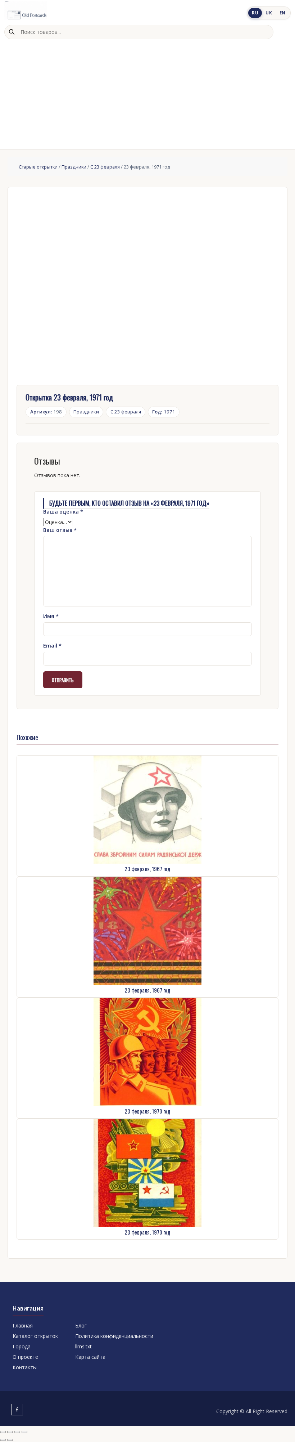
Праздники (74, 167)
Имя (51, 616)
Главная (23, 1325)
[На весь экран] (10, 1432)
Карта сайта (90, 1356)
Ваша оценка (63, 511)
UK (269, 12)
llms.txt (83, 1346)
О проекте (25, 1356)
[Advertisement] (147, 93)
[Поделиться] (17, 1432)
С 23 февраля (105, 167)
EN (283, 12)
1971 (163, 411)
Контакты (25, 1367)
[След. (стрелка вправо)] (10, 1440)
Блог (81, 1325)
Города (22, 1346)
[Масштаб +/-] (3, 1432)
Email (52, 645)
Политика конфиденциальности (114, 1336)
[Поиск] (11, 32)
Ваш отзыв (60, 530)
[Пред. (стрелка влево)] (3, 1440)
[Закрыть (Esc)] (24, 1432)
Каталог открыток (35, 1336)
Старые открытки (38, 167)
